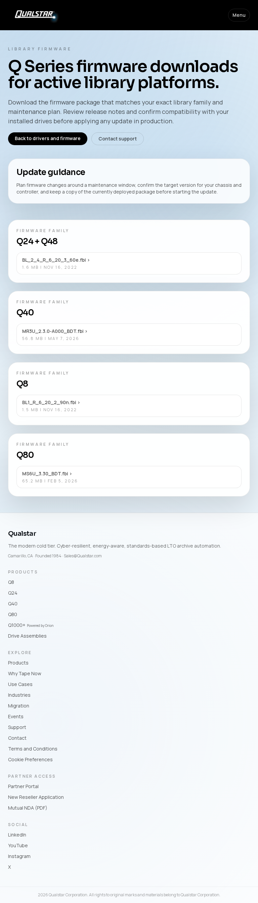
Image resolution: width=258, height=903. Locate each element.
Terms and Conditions (32, 748)
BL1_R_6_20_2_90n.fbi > (51, 402)
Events (16, 716)
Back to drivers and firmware (48, 138)
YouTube (18, 845)
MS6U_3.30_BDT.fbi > (47, 473)
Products (18, 662)
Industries (19, 695)
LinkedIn (17, 834)
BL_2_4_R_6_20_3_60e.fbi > (56, 260)
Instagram (19, 856)
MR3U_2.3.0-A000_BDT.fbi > (55, 331)
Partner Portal (23, 786)
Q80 (12, 614)
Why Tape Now (24, 673)
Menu (239, 15)
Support (17, 727)
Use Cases (20, 684)
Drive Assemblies (27, 636)
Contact (17, 738)
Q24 (12, 593)
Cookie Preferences (30, 759)
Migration (18, 705)
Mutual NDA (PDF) (27, 808)
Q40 (12, 603)
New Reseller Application (36, 797)
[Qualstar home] (34, 15)
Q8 (11, 582)
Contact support (117, 138)
